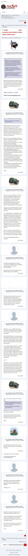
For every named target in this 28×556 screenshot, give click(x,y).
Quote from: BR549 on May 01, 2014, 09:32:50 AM (12, 118)
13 (17, 25)
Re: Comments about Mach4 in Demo (14, 52)
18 (24, 25)
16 (21, 25)
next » (25, 20)
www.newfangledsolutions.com (10, 456)
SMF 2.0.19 (8, 550)
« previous (21, 20)
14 (18, 25)
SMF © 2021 (13, 550)
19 (25, 25)
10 (13, 25)
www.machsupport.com (8, 457)
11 (14, 25)
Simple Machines (19, 550)
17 (22, 25)
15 (20, 25)
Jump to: (5, 544)
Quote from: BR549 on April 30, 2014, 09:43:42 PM (12, 58)
